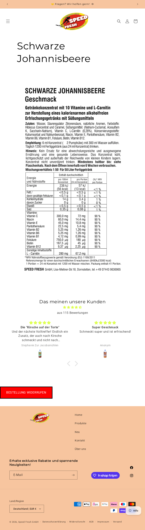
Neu (77, 431)
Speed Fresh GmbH (28, 522)
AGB (91, 522)
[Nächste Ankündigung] (137, 4)
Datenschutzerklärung (54, 522)
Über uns (80, 448)
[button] (8, 21)
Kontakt (80, 440)
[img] (72, 307)
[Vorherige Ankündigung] (7, 4)
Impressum (103, 522)
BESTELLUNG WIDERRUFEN (26, 392)
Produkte (80, 423)
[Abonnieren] (73, 475)
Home (78, 414)
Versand (117, 522)
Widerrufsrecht (77, 522)
